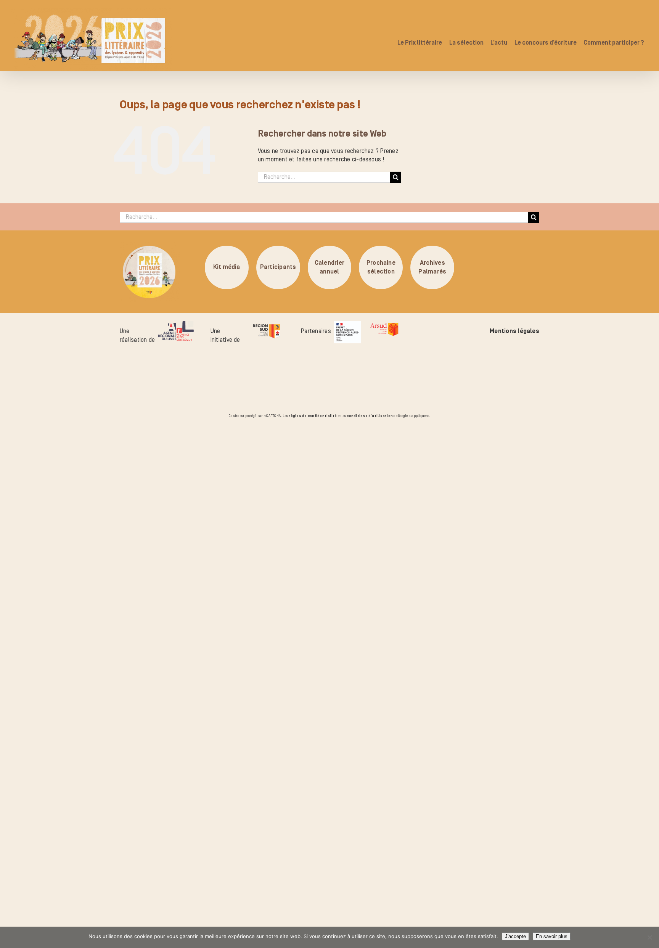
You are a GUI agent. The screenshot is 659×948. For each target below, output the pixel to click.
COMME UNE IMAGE (94, 462)
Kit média (226, 267)
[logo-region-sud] (266, 325)
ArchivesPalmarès (432, 267)
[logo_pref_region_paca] (347, 325)
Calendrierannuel (329, 267)
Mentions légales (514, 331)
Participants (278, 267)
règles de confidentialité (313, 416)
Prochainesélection (380, 267)
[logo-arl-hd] (176, 325)
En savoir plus (551, 936)
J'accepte (515, 936)
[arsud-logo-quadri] (384, 325)
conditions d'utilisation (370, 416)
